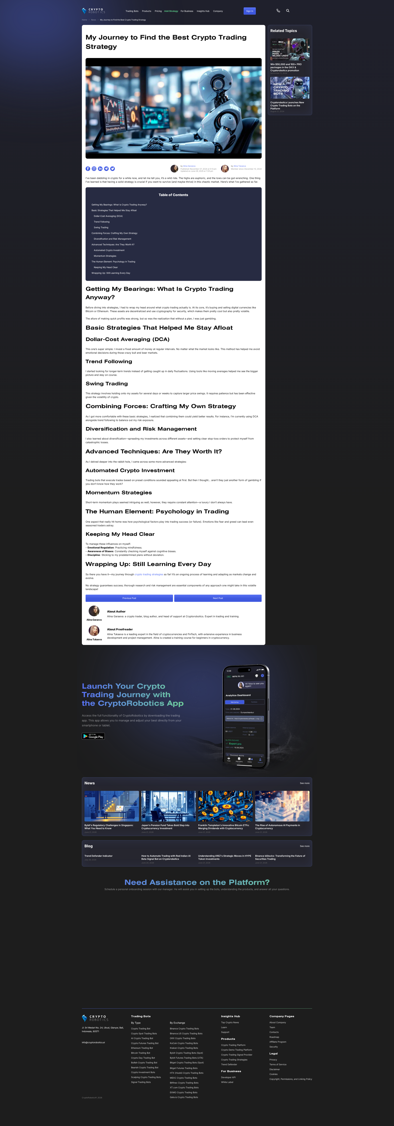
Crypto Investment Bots (143, 1072)
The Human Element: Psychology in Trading (113, 261)
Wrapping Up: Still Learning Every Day (111, 273)
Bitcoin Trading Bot (140, 1053)
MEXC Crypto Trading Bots (183, 1077)
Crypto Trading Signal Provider (236, 1054)
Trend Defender (229, 1064)
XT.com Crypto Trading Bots (184, 1087)
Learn (224, 1027)
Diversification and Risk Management (112, 238)
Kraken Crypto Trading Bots (184, 1048)
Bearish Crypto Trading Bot (144, 1067)
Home (84, 20)
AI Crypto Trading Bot (142, 1038)
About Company (277, 1022)
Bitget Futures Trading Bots (183, 1068)
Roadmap (274, 1037)
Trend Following (102, 221)
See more (305, 783)
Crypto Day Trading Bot (143, 1057)
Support (225, 1032)
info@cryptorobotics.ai (93, 1042)
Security (273, 1046)
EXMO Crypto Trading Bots (183, 1092)
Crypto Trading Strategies (234, 1059)
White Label (227, 1082)
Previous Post (129, 598)
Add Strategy (171, 11)
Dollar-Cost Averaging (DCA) (108, 216)
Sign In (249, 11)
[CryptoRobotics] (95, 1018)
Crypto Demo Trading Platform (236, 1050)
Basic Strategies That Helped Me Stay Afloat (114, 210)
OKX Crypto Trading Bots (182, 1038)
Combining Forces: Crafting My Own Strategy (114, 233)
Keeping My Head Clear (106, 267)
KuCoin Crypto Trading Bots (184, 1043)
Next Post (218, 598)
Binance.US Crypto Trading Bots (186, 1033)
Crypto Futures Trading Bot (145, 1043)
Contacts (274, 1032)
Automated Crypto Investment (109, 250)
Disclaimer (274, 1069)
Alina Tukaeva (238, 166)
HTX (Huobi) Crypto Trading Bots (186, 1073)
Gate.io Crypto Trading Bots (184, 1097)
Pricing (158, 11)
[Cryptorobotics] (93, 11)
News (93, 20)
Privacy (273, 1059)
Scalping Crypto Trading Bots (146, 1077)
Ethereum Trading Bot (142, 1048)
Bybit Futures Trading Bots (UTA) (186, 1057)
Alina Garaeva (188, 166)
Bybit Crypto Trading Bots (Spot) (186, 1053)
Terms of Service (277, 1064)
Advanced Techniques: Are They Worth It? (113, 244)
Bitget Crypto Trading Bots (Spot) (187, 1062)
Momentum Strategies (105, 256)
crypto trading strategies (149, 574)
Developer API (228, 1077)
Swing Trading (101, 227)
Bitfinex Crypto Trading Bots (184, 1082)
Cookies (273, 1074)
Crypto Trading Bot (140, 1028)
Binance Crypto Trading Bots (184, 1028)
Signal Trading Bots (141, 1082)
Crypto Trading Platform (233, 1045)
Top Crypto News (230, 1022)
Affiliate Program (277, 1042)
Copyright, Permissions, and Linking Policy (290, 1079)
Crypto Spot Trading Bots (144, 1033)
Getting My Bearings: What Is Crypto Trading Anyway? (119, 204)
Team (272, 1027)
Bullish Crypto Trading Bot (144, 1062)
